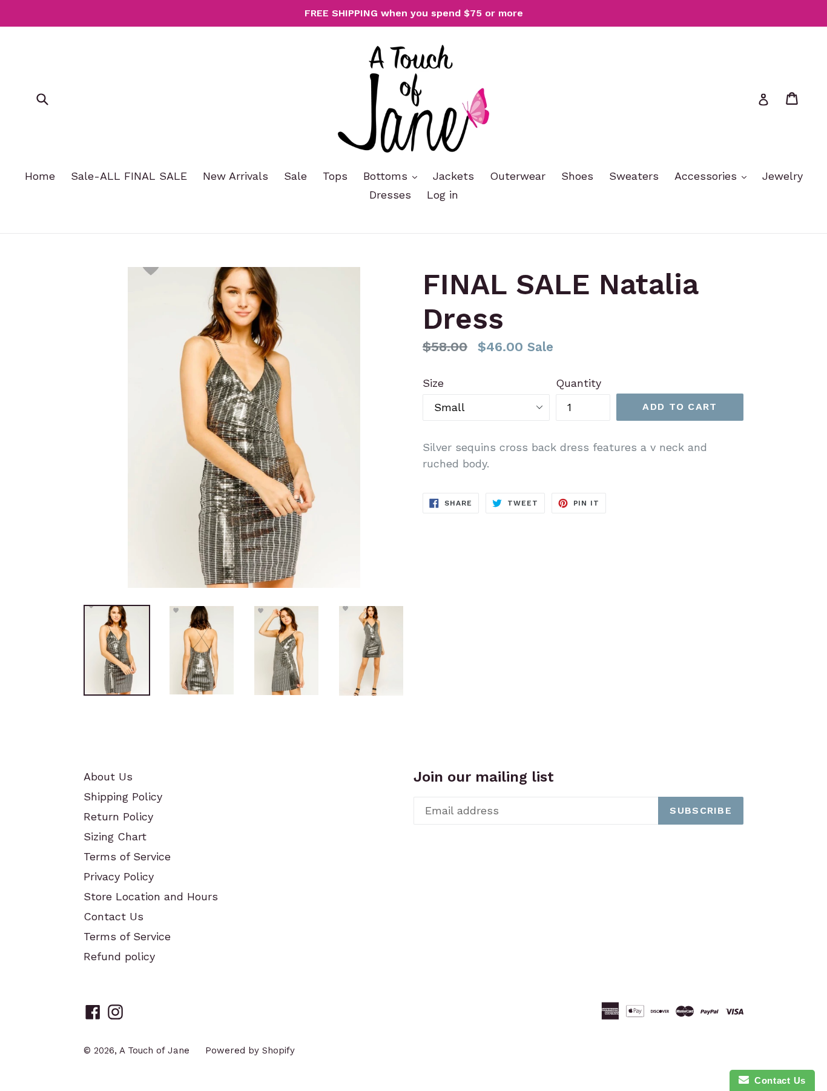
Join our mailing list (484, 776)
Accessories (707, 176)
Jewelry (782, 176)
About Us (108, 776)
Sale (295, 176)
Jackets (453, 176)
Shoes (577, 176)
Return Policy (118, 816)
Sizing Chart (115, 836)
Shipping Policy (123, 796)
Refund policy (119, 956)
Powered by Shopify (250, 1050)
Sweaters (634, 176)
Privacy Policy (119, 876)
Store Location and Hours (151, 896)
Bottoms (387, 176)
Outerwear (517, 176)
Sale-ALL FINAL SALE (129, 176)
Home (40, 176)
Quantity (578, 383)
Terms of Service (127, 856)
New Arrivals (235, 176)
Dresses (390, 194)
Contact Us (113, 916)
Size (433, 383)
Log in (442, 194)
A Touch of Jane (154, 1050)
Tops (335, 176)
